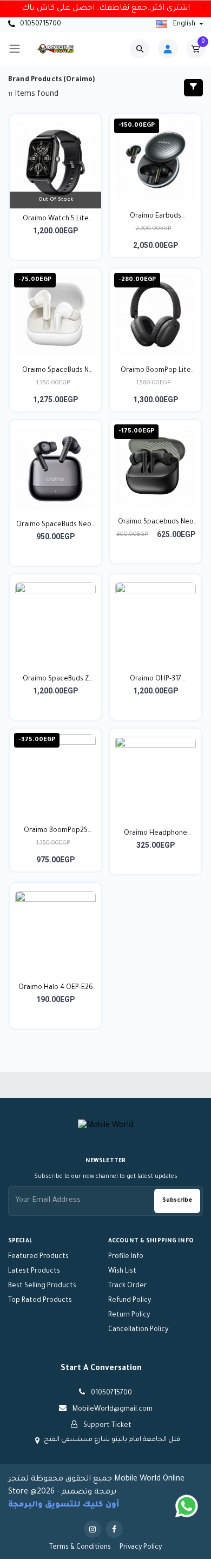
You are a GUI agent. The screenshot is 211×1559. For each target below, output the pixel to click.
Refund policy (129, 1301)
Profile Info (125, 1257)
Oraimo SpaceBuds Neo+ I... (55, 526)
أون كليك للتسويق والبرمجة (63, 1505)
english (184, 24)
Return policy (129, 1315)
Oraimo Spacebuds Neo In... (156, 523)
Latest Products (34, 1271)
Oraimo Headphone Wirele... (155, 835)
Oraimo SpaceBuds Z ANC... (56, 680)
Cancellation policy (138, 1330)
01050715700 (39, 24)
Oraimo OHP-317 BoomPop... (155, 680)
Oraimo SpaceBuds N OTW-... (55, 372)
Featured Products (38, 1257)
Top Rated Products (40, 1301)
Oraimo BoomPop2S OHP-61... (56, 832)
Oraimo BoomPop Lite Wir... (156, 372)
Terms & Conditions (80, 1547)
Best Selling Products (42, 1286)
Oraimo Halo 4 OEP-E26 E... (55, 989)
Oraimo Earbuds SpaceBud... (155, 217)
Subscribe (177, 1200)
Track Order (127, 1286)
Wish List (122, 1271)
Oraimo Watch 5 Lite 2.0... (56, 220)
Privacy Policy (141, 1547)
